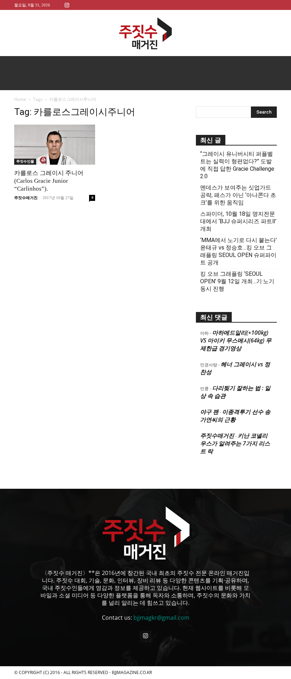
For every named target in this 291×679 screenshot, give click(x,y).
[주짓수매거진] (145, 33)
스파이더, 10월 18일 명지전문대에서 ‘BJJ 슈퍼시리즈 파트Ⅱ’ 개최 (238, 221)
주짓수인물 (25, 161)
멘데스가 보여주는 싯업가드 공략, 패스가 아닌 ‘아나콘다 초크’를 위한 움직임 (238, 195)
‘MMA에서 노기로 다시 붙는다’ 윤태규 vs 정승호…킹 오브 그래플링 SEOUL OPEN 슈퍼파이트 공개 (238, 251)
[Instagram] (66, 5)
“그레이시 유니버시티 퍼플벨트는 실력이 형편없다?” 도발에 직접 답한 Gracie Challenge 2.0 (237, 165)
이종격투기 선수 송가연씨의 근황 (235, 415)
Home (20, 99)
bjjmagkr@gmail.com (161, 617)
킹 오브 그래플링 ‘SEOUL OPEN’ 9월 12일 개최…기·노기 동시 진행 (237, 281)
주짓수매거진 (26, 198)
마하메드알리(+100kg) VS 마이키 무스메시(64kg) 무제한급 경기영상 (235, 340)
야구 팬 (209, 412)
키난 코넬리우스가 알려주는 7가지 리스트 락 (235, 443)
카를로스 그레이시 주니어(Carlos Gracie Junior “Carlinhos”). (48, 181)
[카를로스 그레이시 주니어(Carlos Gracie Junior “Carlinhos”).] (54, 145)
